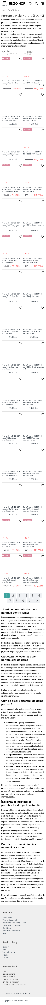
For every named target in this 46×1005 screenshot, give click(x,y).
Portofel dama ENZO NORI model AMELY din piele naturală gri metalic (11, 83)
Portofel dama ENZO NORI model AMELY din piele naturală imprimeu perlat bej (33, 83)
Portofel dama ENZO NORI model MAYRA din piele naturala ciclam (32, 331)
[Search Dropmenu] (36, 3)
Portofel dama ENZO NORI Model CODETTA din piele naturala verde (32, 189)
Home (4, 10)
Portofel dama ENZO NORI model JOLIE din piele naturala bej (11, 545)
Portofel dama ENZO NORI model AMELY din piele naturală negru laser (11, 118)
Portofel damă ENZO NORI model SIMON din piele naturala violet (32, 402)
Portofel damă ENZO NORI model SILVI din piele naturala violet (33, 367)
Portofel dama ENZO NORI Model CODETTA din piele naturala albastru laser (11, 189)
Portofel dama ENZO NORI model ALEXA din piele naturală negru (32, 473)
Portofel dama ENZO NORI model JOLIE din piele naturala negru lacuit (32, 260)
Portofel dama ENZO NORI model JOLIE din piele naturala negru (11, 580)
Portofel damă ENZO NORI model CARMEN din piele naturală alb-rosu (32, 118)
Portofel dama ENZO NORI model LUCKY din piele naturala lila (32, 296)
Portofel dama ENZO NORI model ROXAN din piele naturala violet (11, 367)
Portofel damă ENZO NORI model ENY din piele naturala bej (33, 225)
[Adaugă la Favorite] (21, 59)
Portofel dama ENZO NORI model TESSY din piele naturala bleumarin (11, 438)
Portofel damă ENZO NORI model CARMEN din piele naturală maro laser (11, 154)
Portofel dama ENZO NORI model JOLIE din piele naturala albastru (11, 260)
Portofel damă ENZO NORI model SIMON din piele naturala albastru (11, 402)
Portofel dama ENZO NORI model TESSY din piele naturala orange (32, 438)
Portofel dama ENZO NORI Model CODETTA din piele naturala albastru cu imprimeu (32, 154)
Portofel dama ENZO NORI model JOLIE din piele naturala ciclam (32, 545)
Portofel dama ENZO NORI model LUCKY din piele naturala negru (11, 331)
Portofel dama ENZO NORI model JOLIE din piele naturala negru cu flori (32, 580)
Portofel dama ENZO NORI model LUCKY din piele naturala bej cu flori (11, 296)
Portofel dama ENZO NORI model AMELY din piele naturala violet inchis (32, 509)
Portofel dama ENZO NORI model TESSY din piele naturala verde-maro (11, 473)
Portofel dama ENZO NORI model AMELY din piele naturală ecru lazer (11, 509)
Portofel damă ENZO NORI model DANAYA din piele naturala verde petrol (11, 225)
